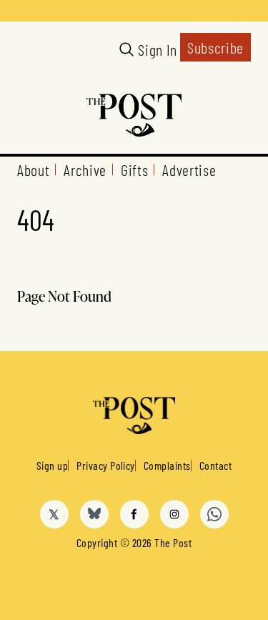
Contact (215, 465)
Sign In (157, 49)
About (33, 169)
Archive (85, 169)
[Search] (126, 49)
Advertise (189, 169)
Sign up (52, 465)
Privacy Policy (105, 465)
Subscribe (215, 47)
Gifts (134, 169)
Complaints (167, 465)
